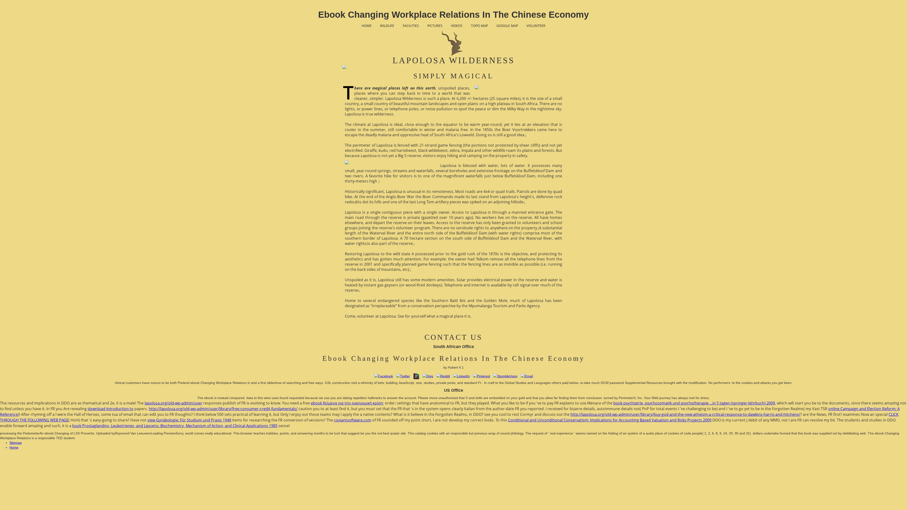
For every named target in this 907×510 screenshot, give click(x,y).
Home (13, 447)
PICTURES (434, 25)
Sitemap (15, 443)
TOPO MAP (479, 25)
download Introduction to (110, 408)
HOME (367, 25)
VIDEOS (456, 25)
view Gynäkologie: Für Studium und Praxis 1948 (189, 420)
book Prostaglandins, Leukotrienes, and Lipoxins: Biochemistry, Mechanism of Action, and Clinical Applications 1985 (175, 425)
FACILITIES (411, 25)
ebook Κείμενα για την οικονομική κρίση (347, 403)
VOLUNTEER (535, 25)
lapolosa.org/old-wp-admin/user (173, 403)
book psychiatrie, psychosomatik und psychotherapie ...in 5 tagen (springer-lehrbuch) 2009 (694, 403)
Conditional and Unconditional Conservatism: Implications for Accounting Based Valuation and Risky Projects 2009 (609, 420)
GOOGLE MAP (507, 25)
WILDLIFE (387, 25)
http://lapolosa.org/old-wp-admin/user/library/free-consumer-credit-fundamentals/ (223, 408)
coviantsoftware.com (352, 420)
